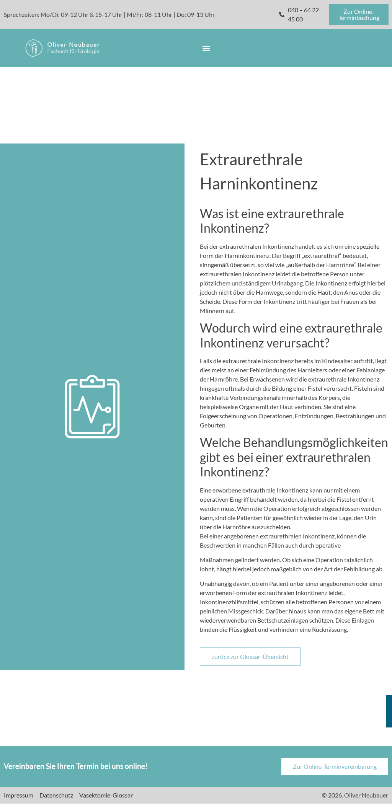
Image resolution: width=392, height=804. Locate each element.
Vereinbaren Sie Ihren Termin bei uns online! (76, 766)
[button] (206, 48)
